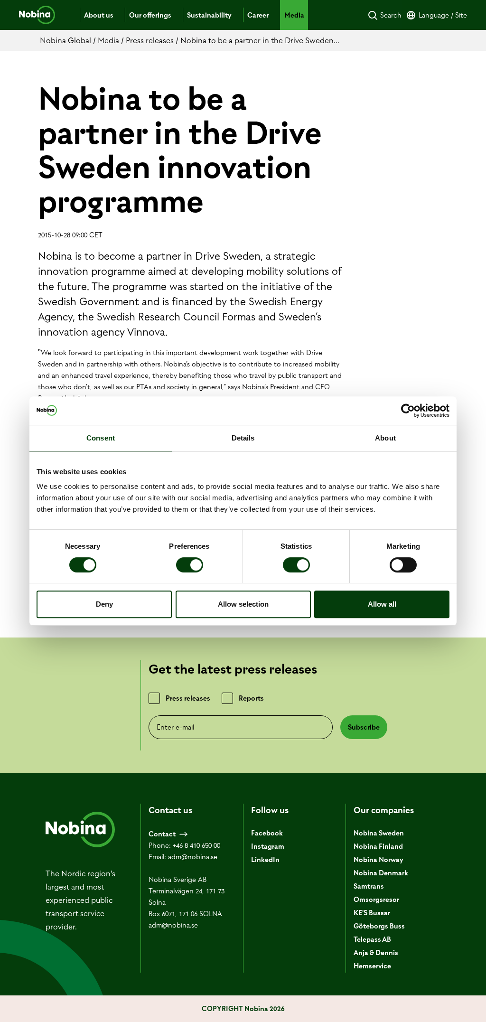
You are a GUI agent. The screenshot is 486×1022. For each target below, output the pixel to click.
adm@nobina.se (192, 857)
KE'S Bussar (372, 913)
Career (258, 15)
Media (294, 15)
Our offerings (150, 15)
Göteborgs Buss (379, 926)
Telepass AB (372, 939)
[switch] (189, 564)
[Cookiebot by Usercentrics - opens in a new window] (407, 410)
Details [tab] (243, 438)
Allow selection (243, 604)
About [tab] (385, 438)
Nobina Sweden (379, 833)
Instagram (267, 846)
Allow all (382, 604)
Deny (104, 604)
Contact (162, 834)
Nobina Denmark (381, 873)
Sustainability (209, 15)
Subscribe (364, 727)
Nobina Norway (378, 859)
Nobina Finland (378, 846)
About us (98, 15)
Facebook (267, 833)
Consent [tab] (100, 438)
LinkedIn (265, 859)
